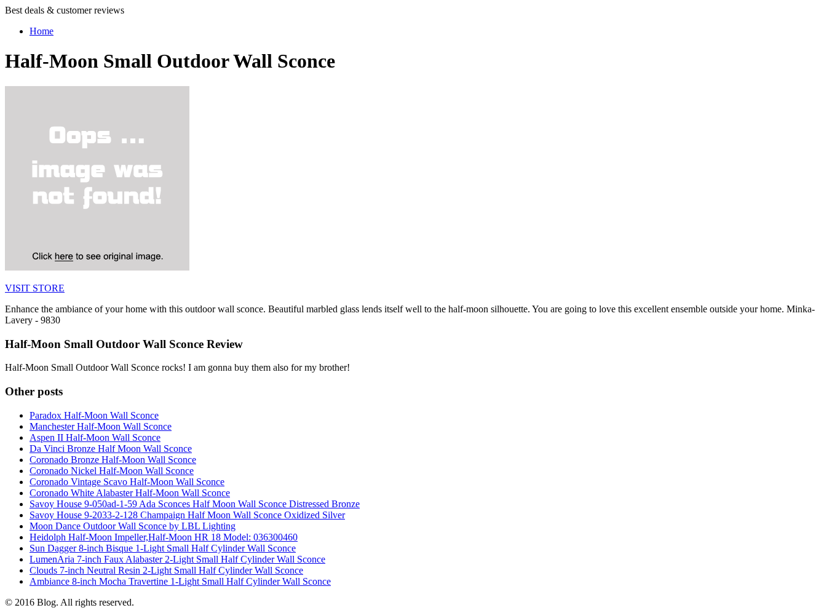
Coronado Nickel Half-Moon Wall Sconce (112, 470)
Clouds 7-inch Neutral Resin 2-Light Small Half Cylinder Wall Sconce (166, 570)
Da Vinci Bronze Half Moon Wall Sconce (111, 448)
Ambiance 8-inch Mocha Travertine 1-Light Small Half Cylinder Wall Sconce (180, 581)
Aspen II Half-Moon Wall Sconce (95, 437)
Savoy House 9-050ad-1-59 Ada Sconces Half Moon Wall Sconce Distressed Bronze (195, 504)
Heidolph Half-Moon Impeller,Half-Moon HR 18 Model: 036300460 (164, 537)
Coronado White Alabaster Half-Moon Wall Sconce (130, 493)
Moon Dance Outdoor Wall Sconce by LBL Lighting (133, 526)
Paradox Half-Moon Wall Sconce (94, 415)
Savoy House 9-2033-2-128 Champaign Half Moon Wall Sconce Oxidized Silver (187, 515)
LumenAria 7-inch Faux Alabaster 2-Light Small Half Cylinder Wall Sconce (177, 559)
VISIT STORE (35, 288)
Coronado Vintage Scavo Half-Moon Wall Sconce (127, 482)
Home (41, 31)
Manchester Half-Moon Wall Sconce (101, 426)
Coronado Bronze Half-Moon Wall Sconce (113, 459)
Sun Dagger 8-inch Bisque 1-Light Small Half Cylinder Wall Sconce (163, 548)
